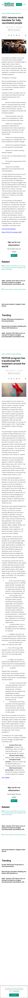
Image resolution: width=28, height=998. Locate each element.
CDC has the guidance (9, 229)
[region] (14, 992)
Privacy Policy (16, 991)
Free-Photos (15, 40)
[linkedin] (11, 35)
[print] (25, 35)
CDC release (5, 777)
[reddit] (16, 35)
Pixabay (22, 40)
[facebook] (9, 35)
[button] (3, 4)
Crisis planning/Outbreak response (11, 13)
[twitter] (14, 35)
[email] (19, 35)
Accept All (14, 995)
